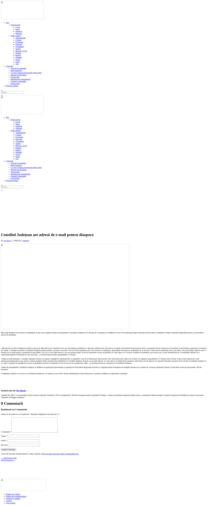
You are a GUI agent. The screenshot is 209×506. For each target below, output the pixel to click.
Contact (9, 501)
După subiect (16, 36)
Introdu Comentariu (8, 450)
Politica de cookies (13, 494)
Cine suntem (10, 503)
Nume (4, 436)
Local (17, 27)
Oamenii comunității (18, 81)
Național (18, 34)
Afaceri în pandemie (18, 68)
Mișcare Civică (21, 51)
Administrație (20, 38)
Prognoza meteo (12, 86)
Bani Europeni (16, 71)
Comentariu (6, 432)
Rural (17, 29)
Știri (7, 23)
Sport (17, 62)
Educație (18, 44)
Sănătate (18, 57)
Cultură (18, 40)
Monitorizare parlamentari (20, 79)
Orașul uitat (15, 77)
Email (4, 441)
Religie (18, 55)
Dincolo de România (18, 75)
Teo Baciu (7, 241)
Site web (4, 445)
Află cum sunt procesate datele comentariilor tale (59, 454)
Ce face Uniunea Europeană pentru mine (26, 73)
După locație (15, 25)
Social (17, 60)
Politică (18, 53)
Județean (18, 31)
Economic (19, 42)
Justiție (18, 49)
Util (16, 64)
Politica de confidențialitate (16, 496)
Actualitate (19, 47)
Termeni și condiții (13, 499)
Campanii (9, 66)
